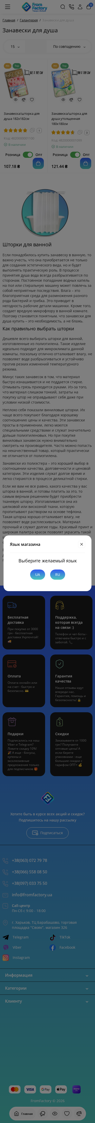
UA (37, 574)
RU (57, 574)
